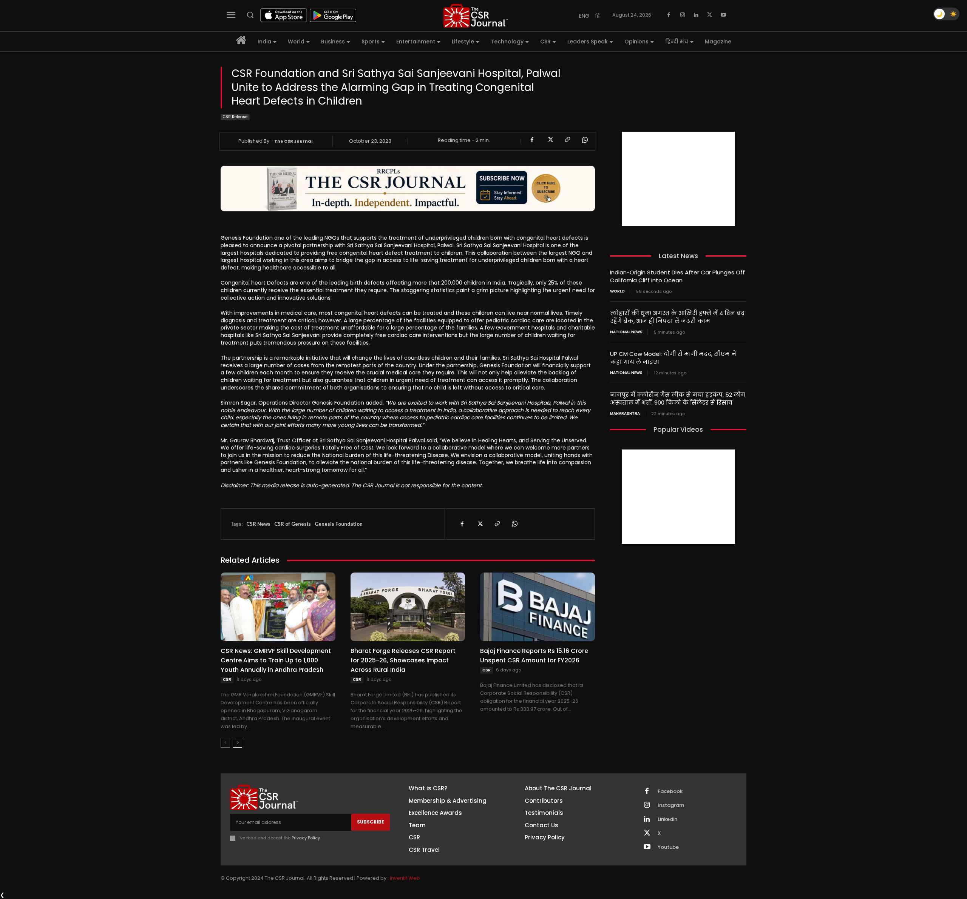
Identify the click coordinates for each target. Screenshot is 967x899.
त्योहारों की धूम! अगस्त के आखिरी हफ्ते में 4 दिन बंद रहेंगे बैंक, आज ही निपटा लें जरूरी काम (677, 317)
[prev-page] (225, 743)
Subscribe (370, 822)
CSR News (258, 524)
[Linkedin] (696, 15)
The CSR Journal (293, 141)
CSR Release (235, 117)
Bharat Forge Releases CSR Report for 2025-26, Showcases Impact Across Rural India (403, 660)
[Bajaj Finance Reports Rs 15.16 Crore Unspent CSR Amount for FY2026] (537, 607)
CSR (227, 679)
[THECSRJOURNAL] (476, 16)
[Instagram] (682, 15)
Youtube (668, 847)
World (617, 291)
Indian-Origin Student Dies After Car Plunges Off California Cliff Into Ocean (677, 276)
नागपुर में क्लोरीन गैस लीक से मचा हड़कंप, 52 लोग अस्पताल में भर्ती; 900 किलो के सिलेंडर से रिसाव (677, 398)
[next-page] (237, 743)
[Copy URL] (567, 140)
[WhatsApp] (584, 140)
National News (626, 332)
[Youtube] (723, 15)
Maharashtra (625, 413)
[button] (250, 15)
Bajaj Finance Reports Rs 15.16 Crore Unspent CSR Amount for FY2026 (534, 656)
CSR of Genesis (292, 524)
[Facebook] (669, 15)
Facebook (670, 791)
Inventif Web (405, 878)
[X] (709, 15)
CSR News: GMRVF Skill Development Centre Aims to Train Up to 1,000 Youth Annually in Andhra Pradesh (276, 660)
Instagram (671, 805)
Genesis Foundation (339, 524)
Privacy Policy (306, 838)
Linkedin (667, 819)
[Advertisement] (678, 179)
